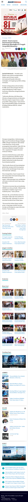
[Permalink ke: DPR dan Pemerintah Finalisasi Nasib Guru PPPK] (20, 316)
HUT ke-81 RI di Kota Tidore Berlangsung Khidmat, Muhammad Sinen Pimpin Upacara (20, 345)
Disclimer (14, 499)
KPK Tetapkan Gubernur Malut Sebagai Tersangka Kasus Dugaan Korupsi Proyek (15, 482)
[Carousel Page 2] (12, 367)
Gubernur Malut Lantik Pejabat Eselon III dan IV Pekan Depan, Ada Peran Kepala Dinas (15, 473)
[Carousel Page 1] (10, 367)
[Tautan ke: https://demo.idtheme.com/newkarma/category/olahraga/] (25, 408)
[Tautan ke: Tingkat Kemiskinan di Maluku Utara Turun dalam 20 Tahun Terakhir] (5, 401)
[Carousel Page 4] (16, 367)
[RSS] (17, 219)
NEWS (3, 49)
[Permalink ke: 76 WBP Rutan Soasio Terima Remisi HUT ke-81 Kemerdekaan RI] (7, 339)
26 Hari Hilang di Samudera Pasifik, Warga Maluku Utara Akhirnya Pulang (19, 237)
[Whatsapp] (24, 49)
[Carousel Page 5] (17, 367)
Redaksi (13, 498)
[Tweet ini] (19, 49)
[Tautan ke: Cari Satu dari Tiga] (5, 436)
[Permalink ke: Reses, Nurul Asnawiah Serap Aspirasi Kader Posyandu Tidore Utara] (20, 266)
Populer (7, 464)
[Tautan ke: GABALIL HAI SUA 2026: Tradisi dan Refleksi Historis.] (5, 429)
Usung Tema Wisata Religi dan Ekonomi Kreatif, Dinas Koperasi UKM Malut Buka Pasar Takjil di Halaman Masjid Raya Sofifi (15, 477)
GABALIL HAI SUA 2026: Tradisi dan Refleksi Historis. (17, 427)
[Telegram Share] (22, 49)
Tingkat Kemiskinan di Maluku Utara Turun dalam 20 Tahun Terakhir (17, 399)
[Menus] (2, 2)
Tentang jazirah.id (6, 498)
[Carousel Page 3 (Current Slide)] (14, 367)
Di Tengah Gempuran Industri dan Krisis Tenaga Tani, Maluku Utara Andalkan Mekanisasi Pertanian (7, 237)
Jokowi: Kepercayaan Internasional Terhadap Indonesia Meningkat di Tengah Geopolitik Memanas (7, 297)
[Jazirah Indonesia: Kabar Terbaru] (14, 2)
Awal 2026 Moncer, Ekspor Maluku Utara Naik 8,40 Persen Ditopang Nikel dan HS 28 (17, 384)
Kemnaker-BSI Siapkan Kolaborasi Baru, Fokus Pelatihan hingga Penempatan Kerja (7, 242)
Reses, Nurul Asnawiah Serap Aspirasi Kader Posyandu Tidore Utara (20, 242)
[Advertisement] (14, 123)
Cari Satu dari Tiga (14, 434)
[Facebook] (11, 219)
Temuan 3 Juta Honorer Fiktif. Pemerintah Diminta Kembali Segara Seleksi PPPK (15, 487)
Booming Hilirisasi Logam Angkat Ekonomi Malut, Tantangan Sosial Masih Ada (13, 363)
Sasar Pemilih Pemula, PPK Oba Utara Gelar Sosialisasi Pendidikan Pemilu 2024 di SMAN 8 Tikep (15, 468)
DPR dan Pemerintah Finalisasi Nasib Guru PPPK (20, 321)
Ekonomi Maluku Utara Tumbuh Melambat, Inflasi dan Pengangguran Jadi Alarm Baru (17, 377)
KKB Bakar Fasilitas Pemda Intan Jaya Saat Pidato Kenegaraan (20, 226)
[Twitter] (14, 219)
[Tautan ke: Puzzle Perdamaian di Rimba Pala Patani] (5, 421)
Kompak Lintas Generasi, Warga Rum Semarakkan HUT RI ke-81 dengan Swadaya (7, 333)
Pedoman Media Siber (6, 499)
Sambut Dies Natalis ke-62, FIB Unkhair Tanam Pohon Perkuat (17, 412)
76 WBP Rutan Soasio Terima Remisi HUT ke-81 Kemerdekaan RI (7, 345)
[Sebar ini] (16, 49)
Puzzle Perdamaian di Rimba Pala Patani (18, 420)
